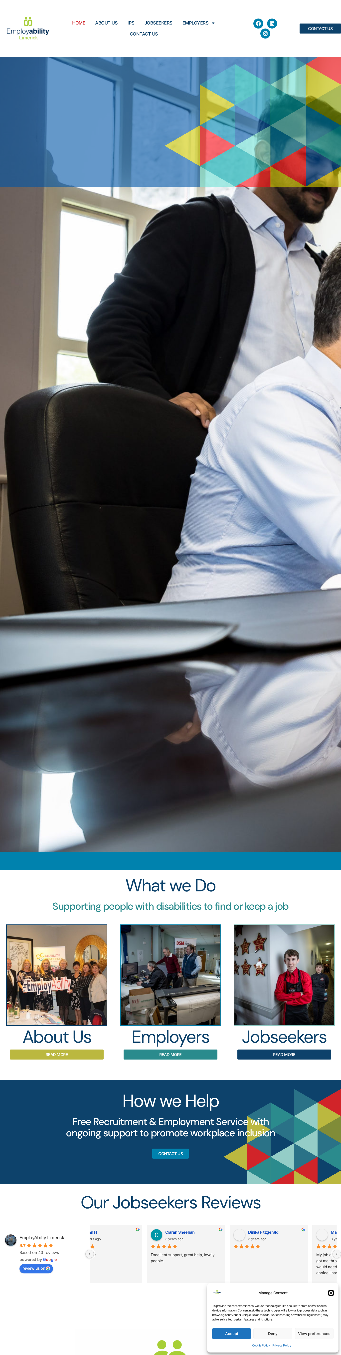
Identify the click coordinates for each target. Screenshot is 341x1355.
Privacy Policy (281, 1345)
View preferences (314, 1333)
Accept (231, 1333)
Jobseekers (158, 23)
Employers (195, 23)
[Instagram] (265, 34)
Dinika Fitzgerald (207, 1232)
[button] (331, 1292)
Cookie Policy (261, 1345)
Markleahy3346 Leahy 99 (298, 1232)
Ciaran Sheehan (124, 1232)
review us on (33, 1268)
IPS (131, 23)
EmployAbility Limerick (41, 1237)
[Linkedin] (272, 24)
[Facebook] (258, 24)
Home (78, 23)
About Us (106, 23)
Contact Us (144, 34)
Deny (273, 1333)
